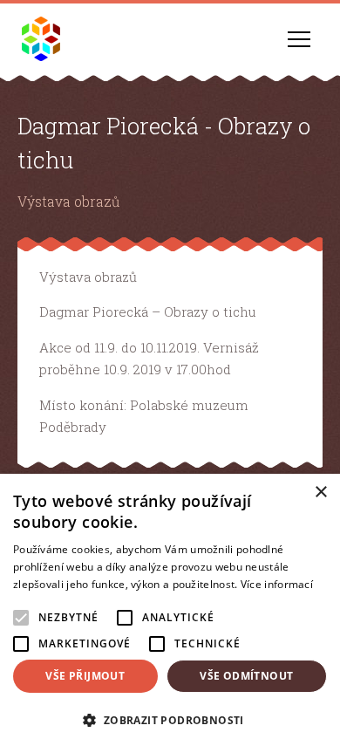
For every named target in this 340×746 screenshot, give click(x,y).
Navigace (299, 39)
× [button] (320, 492)
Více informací (277, 584)
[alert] (170, 610)
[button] (170, 718)
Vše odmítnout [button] (246, 675)
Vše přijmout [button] (85, 675)
